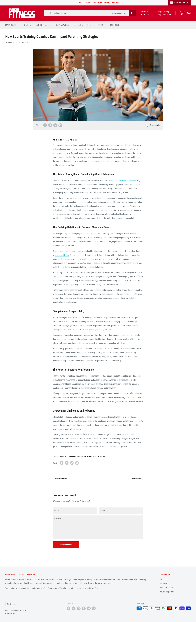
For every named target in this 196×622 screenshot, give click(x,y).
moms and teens (62, 255)
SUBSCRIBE (114, 25)
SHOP (26, 25)
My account (163, 14)
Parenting (72, 456)
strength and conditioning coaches (122, 180)
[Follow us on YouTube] (89, 608)
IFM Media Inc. (10, 614)
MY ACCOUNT (10, 25)
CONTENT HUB (41, 25)
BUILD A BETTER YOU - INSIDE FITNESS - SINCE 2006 (99, 3)
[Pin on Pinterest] (50, 125)
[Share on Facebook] (45, 125)
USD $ (9, 604)
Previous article (61, 479)
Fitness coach (62, 456)
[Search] (132, 13)
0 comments (155, 125)
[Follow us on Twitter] (73, 608)
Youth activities (99, 456)
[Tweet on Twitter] (55, 125)
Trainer (89, 456)
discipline (96, 317)
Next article (136, 479)
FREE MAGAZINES (62, 25)
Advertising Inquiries (167, 592)
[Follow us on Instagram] (79, 608)
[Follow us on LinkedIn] (94, 608)
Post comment (66, 544)
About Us (163, 583)
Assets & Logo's (166, 587)
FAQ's (162, 579)
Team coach (81, 456)
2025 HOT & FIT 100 (81, 25)
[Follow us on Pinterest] (84, 608)
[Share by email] (60, 125)
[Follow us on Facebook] (68, 608)
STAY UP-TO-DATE (181, 3)
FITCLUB (99, 25)
